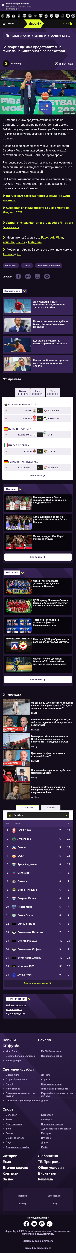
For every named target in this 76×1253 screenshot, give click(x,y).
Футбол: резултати (16, 1014)
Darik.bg (22, 1196)
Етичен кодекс (15, 1167)
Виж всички (36, 475)
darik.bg (35, 730)
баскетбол (10, 265)
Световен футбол (18, 1069)
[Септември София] (35, 16)
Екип (7, 1162)
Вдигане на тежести (52, 1124)
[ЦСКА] (13, 16)
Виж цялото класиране (36, 983)
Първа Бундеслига (16, 1079)
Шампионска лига (51, 1084)
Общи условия (51, 1167)
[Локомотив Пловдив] (68, 16)
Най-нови (11, 489)
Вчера (22, 392)
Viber (59, 237)
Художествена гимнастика (56, 1128)
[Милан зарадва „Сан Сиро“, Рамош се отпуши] (37, 542)
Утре (52, 392)
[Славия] (46, 16)
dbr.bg (34, 713)
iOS (19, 254)
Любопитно (48, 1156)
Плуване (46, 1138)
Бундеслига (23, 462)
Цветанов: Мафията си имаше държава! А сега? (48, 754)
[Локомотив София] (73, 16)
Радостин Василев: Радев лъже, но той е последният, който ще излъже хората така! (51, 722)
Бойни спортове (15, 1138)
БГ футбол (12, 1046)
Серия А (19, 445)
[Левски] (8, 16)
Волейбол (11, 1115)
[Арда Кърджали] (24, 16)
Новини (9, 1040)
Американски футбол (18, 1147)
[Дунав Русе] (62, 16)
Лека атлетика (14, 1124)
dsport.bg (16, 63)
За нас (8, 1179)
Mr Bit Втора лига (51, 1051)
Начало (15, 36)
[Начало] (7, 36)
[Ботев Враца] (57, 16)
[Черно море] (51, 16)
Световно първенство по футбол (20, 1094)
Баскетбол (40, 36)
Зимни (9, 1133)
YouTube (9, 242)
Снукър (10, 1142)
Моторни (46, 1133)
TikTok (20, 242)
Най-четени (12, 572)
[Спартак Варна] (40, 16)
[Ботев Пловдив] (30, 16)
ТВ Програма (49, 1162)
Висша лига (12, 1075)
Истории (10, 1156)
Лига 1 (9, 1084)
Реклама (45, 1179)
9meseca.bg (54, 1196)
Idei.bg (22, 1203)
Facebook (48, 237)
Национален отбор (51, 1056)
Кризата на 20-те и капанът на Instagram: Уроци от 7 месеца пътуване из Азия (48, 790)
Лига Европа (13, 1088)
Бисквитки (47, 1173)
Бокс (8, 1128)
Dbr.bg (54, 1203)
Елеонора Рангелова (49, 265)
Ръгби (44, 1147)
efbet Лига (22, 404)
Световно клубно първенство (23, 1100)
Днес (37, 392)
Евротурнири (13, 1060)
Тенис (9, 1119)
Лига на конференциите (54, 1088)
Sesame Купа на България (21, 1056)
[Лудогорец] (2, 16)
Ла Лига (19, 429)
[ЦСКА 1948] (19, 16)
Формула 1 (47, 1119)
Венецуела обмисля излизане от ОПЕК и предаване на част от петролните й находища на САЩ (49, 739)
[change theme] (70, 23)
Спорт (26, 36)
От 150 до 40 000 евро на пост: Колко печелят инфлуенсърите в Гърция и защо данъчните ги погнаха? (52, 705)
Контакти (10, 1173)
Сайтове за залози (16, 1005)
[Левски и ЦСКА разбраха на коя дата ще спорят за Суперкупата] (37, 645)
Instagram (35, 242)
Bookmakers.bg (14, 1009)
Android (8, 254)
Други (44, 1100)
